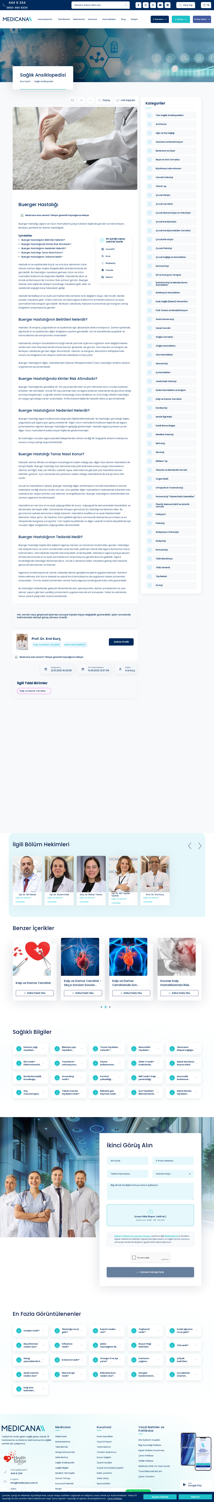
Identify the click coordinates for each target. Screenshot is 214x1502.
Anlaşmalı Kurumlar (65, 1452)
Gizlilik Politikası (145, 1460)
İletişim (58, 1488)
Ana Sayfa (25, 81)
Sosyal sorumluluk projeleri (110, 1467)
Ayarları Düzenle (160, 1497)
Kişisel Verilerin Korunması (151, 1450)
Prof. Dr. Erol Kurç (123, 894)
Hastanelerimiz (62, 1441)
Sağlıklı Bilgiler (62, 1467)
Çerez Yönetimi (146, 1476)
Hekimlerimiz (61, 1457)
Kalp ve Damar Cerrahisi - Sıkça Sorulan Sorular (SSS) (34, 983)
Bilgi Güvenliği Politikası (149, 1445)
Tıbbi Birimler (61, 1446)
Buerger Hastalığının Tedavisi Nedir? (41, 256)
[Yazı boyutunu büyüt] (81, 100)
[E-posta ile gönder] (72, 100)
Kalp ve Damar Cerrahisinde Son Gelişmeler (76, 983)
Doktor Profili (121, 641)
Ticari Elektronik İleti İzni (150, 1471)
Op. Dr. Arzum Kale (27, 894)
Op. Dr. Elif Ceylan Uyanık (88, 894)
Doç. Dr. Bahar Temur (59, 894)
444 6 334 (16, 1473)
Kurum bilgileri (104, 1457)
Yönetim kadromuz (106, 1452)
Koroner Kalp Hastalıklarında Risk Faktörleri (126, 983)
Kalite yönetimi (104, 1473)
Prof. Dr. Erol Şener (155, 887)
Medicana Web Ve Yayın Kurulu (154, 1466)
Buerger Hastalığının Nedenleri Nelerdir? (43, 248)
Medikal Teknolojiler (65, 1473)
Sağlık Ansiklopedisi (43, 81)
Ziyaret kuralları (104, 1462)
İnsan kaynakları (105, 1436)
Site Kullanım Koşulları (149, 1439)
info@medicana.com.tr (24, 1483)
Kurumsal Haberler (64, 1483)
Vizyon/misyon (104, 1441)
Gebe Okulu (103, 1478)
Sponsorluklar (103, 1483)
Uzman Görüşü (62, 1478)
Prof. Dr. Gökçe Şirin (187, 894)
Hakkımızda (61, 1436)
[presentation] (189, 846)
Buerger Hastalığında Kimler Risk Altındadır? (46, 244)
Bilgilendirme (171, 1236)
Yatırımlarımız (104, 1446)
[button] (103, 1007)
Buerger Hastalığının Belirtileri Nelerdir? (43, 239)
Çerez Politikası (114, 1498)
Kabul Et (195, 1497)
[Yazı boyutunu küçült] (90, 100)
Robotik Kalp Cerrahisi (176, 983)
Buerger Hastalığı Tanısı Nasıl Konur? (42, 252)
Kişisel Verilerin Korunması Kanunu (132, 1236)
